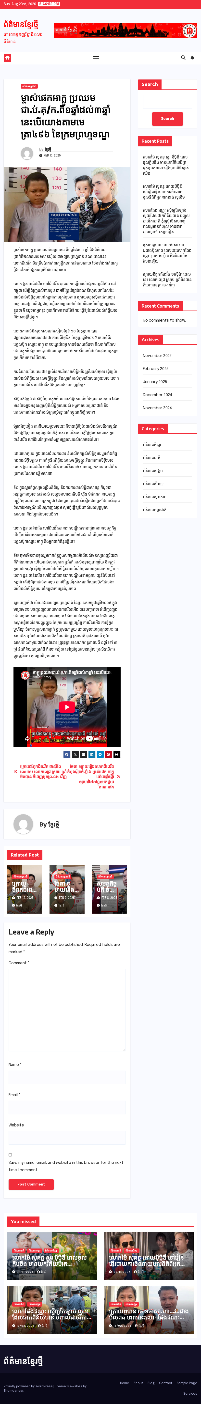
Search (150, 84)
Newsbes (74, 1386)
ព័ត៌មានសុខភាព (155, 497)
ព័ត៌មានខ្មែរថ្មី (21, 24)
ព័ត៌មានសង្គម (153, 471)
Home (124, 1383)
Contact (165, 1383)
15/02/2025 (122, 1326)
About (138, 1383)
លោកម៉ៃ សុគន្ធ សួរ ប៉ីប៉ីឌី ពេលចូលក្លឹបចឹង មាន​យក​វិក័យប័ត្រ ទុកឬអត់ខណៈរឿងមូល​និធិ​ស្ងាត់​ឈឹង (51, 1263)
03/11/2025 (122, 1272)
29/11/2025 (26, 1272)
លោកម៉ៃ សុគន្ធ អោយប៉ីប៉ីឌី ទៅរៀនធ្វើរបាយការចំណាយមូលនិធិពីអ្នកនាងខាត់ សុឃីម (164, 192)
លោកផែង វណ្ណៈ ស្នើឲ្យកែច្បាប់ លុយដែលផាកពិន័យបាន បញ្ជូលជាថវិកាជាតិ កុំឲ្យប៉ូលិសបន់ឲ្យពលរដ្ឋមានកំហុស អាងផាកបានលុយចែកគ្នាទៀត (166, 221)
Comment (19, 963)
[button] (183, 58)
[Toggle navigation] (96, 58)
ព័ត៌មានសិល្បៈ (153, 484)
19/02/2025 (26, 1326)
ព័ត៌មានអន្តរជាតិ (29, 86)
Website (16, 1125)
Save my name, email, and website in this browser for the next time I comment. (66, 1166)
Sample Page (187, 1383)
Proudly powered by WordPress (28, 1386)
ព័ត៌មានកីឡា (152, 445)
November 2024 (157, 408)
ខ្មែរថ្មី (48, 149)
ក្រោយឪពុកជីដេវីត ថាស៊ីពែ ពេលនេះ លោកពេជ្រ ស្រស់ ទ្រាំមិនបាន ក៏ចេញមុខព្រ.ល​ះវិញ (43, 771)
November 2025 (157, 356)
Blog (151, 1383)
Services (190, 1393)
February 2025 (156, 369)
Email (15, 1095)
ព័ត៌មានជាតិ (151, 458)
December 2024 (158, 395)
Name (15, 1065)
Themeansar (13, 1390)
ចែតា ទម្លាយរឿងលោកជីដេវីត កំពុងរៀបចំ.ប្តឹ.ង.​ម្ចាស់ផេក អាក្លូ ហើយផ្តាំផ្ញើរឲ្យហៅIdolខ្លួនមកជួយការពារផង (90, 776)
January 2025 (155, 382)
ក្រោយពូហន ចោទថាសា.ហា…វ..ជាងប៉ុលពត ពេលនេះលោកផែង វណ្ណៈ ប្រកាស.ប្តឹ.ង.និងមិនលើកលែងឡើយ (149, 1317)
